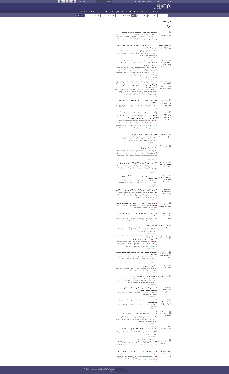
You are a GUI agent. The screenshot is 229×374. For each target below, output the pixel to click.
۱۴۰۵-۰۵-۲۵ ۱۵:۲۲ (151, 57)
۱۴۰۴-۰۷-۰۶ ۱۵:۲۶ (151, 308)
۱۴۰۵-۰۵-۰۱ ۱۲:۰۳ (151, 143)
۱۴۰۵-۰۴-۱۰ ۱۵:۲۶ (151, 186)
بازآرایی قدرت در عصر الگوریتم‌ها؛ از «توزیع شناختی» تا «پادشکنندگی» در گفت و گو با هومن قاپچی (136, 113)
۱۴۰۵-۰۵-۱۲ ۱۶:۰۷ (151, 97)
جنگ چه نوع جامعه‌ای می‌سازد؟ (148, 148)
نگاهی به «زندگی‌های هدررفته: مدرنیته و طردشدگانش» (144, 312)
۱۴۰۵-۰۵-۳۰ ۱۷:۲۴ (151, 42)
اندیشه (113, 12)
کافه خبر (105, 12)
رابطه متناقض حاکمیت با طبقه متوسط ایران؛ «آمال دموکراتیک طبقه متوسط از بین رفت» (136, 253)
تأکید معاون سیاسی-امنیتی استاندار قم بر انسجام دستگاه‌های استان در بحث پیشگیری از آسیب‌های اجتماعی (136, 289)
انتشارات (92, 12)
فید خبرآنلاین (75, 1)
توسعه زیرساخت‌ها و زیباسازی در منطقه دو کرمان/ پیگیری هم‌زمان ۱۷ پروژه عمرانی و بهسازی (137, 177)
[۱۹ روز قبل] (164, 86)
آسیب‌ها (155, 257)
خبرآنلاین (161, 6)
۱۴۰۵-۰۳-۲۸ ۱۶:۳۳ (151, 222)
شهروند (166, 21)
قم (156, 292)
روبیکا (59, 1)
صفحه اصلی (167, 12)
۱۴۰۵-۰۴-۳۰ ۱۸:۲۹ (151, 159)
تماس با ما (149, 1)
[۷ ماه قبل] (164, 255)
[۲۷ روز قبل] (164, 115)
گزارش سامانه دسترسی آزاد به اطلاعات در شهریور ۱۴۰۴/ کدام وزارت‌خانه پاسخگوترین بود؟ (137, 301)
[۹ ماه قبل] (164, 269)
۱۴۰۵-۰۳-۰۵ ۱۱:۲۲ (151, 248)
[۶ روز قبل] (164, 49)
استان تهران (154, 228)
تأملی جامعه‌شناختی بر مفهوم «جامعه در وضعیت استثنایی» (143, 146)
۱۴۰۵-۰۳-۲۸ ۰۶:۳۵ (151, 234)
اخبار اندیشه (154, 35)
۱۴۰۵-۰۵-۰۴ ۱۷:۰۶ (151, 131)
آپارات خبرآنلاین (64, 1)
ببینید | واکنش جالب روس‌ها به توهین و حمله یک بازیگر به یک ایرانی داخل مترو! (137, 353)
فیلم (156, 356)
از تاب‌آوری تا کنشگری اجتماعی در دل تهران (145, 239)
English (158, 1)
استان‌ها (83, 12)
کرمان (155, 105)
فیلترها (133, 15)
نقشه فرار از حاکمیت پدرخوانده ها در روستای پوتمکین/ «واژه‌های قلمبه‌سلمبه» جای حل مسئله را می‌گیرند (136, 64)
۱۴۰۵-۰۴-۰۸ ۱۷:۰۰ (151, 200)
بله (62, 1)
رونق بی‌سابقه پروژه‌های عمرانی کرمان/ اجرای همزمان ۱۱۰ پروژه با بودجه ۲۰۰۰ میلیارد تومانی (137, 101)
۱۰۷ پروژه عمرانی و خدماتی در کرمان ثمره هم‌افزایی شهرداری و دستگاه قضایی (136, 190)
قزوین (155, 331)
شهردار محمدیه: (153, 327)
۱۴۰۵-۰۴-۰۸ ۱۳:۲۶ (151, 209)
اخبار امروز (80, 15)
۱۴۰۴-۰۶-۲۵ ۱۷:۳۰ (151, 336)
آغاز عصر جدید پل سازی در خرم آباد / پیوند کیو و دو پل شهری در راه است (137, 342)
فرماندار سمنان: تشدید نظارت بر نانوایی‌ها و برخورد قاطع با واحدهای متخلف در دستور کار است (136, 47)
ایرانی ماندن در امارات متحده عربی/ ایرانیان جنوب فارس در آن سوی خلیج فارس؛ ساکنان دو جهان (137, 86)
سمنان (155, 50)
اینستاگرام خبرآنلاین (70, 1)
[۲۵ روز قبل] (164, 103)
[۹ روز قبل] (164, 64)
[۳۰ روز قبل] (164, 138)
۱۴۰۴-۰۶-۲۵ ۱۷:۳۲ (151, 323)
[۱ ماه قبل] (164, 149)
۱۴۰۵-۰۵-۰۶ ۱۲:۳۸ (151, 109)
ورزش (138, 12)
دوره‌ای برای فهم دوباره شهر (150, 237)
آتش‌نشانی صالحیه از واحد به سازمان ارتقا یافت (144, 226)
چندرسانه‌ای (98, 12)
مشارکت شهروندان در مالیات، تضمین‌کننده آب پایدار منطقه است (139, 329)
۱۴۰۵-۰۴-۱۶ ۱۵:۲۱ (152, 172)
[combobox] (163, 15)
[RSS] (169, 27)
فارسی (167, 1)
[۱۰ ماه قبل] (164, 291)
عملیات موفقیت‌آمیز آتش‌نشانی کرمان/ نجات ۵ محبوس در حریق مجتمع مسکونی (137, 215)
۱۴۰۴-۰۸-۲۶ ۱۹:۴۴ (151, 272)
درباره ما (143, 1)
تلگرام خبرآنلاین (72, 1)
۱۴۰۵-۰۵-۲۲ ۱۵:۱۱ (151, 80)
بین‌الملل (143, 12)
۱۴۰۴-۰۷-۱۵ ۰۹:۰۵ (151, 296)
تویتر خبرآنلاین (67, 1)
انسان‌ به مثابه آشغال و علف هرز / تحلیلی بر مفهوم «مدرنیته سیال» (139, 314)
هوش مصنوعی (119, 12)
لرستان (155, 344)
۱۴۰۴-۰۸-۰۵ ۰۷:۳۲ (151, 284)
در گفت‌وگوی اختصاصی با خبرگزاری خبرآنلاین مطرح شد (144, 340)
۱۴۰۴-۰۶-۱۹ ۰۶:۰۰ (152, 348)
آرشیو (135, 1)
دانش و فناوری (127, 12)
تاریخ (134, 12)
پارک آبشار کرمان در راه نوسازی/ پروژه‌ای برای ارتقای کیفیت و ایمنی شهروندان (136, 203)
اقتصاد (156, 12)
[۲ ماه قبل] (164, 217)
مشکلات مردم (153, 305)
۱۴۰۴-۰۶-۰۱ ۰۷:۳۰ (151, 362)
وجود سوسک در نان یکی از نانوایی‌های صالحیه (144, 276)
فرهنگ (152, 12)
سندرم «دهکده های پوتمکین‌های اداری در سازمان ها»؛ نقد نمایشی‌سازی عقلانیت (138, 61)
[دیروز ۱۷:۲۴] (164, 35)
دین (109, 12)
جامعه (147, 12)
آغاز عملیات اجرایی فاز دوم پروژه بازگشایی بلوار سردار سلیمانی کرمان (138, 163)
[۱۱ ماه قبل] (164, 315)
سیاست (161, 12)
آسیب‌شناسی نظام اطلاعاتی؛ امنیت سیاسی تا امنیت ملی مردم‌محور (139, 32)
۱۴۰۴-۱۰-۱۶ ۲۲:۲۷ (151, 262)
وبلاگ (87, 12)
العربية (163, 1)
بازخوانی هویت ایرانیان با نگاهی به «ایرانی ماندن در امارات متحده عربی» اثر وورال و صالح (136, 83)
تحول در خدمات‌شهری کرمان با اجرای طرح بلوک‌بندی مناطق (141, 135)
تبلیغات (139, 1)
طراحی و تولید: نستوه (106, 371)
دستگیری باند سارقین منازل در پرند (147, 266)
